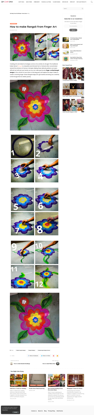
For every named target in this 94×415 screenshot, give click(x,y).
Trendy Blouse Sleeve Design (70, 80)
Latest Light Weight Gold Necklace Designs (73, 96)
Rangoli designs (32, 350)
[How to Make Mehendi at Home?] (66, 52)
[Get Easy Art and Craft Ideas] (7, 2)
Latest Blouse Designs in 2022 (70, 112)
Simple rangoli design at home (44, 350)
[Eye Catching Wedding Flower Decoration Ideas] (56, 380)
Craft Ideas (33, 385)
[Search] (92, 2)
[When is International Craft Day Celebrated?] (66, 46)
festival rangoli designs (21, 350)
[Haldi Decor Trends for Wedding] (18, 380)
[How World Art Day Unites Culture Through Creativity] (66, 58)
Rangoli (20, 66)
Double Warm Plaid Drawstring (36, 388)
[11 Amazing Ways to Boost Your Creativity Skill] (66, 39)
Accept (15, 412)
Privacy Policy (5, 410)
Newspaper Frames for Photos (74, 388)
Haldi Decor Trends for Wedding (18, 388)
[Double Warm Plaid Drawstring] (37, 380)
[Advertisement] (45, 13)
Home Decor (13, 23)
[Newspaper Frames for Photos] (75, 380)
